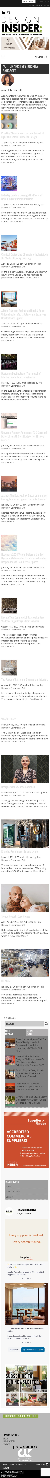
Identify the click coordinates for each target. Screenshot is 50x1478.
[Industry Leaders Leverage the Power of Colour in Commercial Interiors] (9, 189)
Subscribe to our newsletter (20, 1416)
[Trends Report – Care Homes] (25, 911)
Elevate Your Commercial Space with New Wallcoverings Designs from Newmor (22, 619)
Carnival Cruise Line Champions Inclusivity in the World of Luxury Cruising (24, 256)
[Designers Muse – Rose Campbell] (25, 781)
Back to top (40, 1464)
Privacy (20, 1464)
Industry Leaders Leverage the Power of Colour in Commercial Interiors (21, 197)
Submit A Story (12, 1191)
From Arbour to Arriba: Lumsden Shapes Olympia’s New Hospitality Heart (29, 1086)
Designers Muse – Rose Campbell (18, 787)
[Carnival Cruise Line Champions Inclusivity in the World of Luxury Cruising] (9, 249)
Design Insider (28, 2)
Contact (9, 1196)
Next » (12, 1018)
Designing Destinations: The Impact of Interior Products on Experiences (21, 375)
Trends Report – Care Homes (15, 916)
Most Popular (9, 1032)
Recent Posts (30, 1032)
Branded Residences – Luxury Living (19, 852)
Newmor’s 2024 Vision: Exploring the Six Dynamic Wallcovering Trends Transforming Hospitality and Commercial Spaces (23, 558)
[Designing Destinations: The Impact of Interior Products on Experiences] (9, 368)
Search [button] (45, 57)
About (8, 1186)
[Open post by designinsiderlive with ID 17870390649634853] (26, 1304)
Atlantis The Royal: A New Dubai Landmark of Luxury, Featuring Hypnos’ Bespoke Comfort (24, 497)
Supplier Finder (43, 2)
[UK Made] (25, 975)
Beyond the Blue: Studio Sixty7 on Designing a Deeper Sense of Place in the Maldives (31, 1099)
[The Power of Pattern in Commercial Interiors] (9, 674)
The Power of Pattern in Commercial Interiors (24, 680)
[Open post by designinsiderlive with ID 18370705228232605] (26, 1240)
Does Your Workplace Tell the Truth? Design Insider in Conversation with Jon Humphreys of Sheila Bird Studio (31, 1045)
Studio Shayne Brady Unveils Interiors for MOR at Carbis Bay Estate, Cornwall (30, 1073)
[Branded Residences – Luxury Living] (25, 846)
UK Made (6, 981)
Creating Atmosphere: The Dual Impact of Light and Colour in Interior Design (22, 135)
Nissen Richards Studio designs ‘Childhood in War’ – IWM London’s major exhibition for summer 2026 (30, 1061)
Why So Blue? (8, 719)
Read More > (7, 162)
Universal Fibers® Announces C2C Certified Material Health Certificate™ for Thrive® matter (24, 436)
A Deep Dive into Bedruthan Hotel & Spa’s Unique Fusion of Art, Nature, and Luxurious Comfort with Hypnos (23, 314)
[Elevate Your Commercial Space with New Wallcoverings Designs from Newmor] (9, 611)
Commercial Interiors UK (39, 5)
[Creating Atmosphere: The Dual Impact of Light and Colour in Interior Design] (9, 127)
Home (5, 1464)
